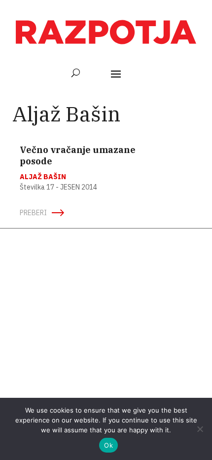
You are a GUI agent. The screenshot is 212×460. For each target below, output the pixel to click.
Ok (108, 445)
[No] (200, 429)
